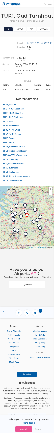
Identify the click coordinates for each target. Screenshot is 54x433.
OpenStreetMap (41, 247)
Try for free (27, 285)
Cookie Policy (40, 346)
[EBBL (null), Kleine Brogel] (37, 220)
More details (29, 422)
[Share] (27, 313)
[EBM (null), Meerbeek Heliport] (17, 231)
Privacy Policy (40, 343)
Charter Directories (14, 331)
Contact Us (27, 374)
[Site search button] (45, 4)
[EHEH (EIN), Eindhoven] (35, 210)
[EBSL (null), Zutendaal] (40, 228)
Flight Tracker (14, 358)
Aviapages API (14, 354)
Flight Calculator (14, 335)
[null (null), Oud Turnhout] (27, 215)
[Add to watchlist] (35, 313)
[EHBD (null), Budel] (40, 217)
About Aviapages (40, 331)
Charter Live (14, 343)
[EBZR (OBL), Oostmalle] (21, 216)
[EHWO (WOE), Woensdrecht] (11, 210)
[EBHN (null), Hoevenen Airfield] (12, 215)
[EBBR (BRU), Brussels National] (14, 230)
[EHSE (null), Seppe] (16, 206)
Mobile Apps (14, 362)
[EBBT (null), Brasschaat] (15, 214)
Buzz (14, 350)
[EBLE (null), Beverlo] (33, 222)
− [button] (50, 192)
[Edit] (19, 313)
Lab (14, 366)
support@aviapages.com (40, 357)
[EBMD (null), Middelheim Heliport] (13, 219)
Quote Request (14, 339)
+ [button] (50, 189)
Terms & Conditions (39, 339)
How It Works (40, 335)
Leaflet (31, 247)
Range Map (14, 346)
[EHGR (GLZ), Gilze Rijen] (25, 205)
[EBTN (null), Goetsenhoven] (25, 234)
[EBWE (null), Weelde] (25, 212)
